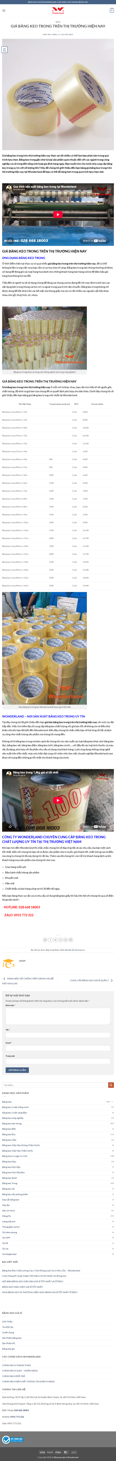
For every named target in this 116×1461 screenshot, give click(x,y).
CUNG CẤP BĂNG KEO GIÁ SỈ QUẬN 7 (89, 980)
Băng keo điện (9, 1128)
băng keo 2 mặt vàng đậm (14, 1112)
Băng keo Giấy (9, 1139)
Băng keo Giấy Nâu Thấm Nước (17, 1150)
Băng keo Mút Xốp (11, 1167)
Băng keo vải (8, 1188)
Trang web (10, 1056)
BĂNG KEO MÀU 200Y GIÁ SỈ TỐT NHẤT (22, 1286)
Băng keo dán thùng (12, 1123)
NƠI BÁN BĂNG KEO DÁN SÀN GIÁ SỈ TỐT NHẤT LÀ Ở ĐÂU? (32, 1281)
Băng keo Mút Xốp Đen (13, 1172)
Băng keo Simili (9, 1177)
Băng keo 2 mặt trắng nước (15, 1107)
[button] (4, 10)
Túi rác (5, 1248)
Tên (8, 1029)
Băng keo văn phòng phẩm (15, 1194)
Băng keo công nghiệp (12, 1118)
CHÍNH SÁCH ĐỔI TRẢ (13, 1376)
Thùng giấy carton (11, 1226)
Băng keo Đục (9, 1134)
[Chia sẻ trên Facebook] (50, 940)
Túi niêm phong (9, 1232)
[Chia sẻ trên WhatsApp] (45, 940)
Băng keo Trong (9, 1183)
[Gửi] (111, 1085)
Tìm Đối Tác (7, 1327)
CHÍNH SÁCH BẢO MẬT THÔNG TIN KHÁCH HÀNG (28, 1381)
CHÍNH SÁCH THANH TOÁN (16, 1365)
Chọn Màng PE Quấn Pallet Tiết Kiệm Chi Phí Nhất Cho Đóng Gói (34, 1275)
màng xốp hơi (8, 1221)
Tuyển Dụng (8, 1332)
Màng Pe (6, 1216)
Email (9, 1043)
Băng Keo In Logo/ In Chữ (14, 1156)
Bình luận (10, 1005)
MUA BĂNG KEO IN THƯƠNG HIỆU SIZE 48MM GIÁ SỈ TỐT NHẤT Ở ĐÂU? (40, 1292)
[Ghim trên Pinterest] (65, 940)
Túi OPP (6, 1237)
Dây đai (5, 1205)
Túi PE (5, 1243)
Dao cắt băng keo (10, 1199)
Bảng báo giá (8, 1348)
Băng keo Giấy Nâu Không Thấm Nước (21, 1145)
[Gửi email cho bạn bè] (60, 940)
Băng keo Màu (9, 1161)
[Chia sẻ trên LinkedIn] (70, 940)
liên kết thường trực (76, 950)
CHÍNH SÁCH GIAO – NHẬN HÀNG (20, 1370)
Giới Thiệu (7, 1321)
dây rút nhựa (8, 1210)
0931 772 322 (17, 1416)
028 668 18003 (21, 1410)
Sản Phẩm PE (8, 1343)
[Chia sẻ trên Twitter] (55, 940)
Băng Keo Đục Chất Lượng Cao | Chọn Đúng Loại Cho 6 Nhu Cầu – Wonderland (41, 1270)
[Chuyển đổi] (112, 1101)
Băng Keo (7, 1101)
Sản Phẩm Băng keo (12, 1338)
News (58, 22)
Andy (71, 34)
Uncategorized (9, 1254)
